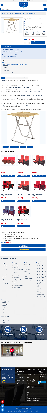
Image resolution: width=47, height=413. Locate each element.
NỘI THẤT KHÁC (5, 316)
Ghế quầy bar (16, 273)
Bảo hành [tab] (25, 77)
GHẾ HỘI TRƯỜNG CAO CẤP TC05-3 (23, 170)
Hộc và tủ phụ (4, 274)
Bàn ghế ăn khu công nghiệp (17, 281)
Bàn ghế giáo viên (40, 285)
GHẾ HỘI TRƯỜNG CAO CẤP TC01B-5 (37, 195)
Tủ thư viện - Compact (41, 296)
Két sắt (3, 313)
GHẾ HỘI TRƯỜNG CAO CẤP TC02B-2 (6, 220)
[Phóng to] (2, 33)
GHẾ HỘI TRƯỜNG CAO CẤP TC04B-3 (6, 170)
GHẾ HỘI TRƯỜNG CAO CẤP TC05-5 (39, 170)
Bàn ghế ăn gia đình (28, 273)
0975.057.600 (5, 65)
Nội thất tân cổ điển (5, 320)
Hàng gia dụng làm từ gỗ (6, 312)
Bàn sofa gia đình (28, 266)
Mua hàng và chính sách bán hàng (20, 372)
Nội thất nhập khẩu (5, 318)
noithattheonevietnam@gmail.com (9, 72)
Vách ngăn (4, 276)
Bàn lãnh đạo (4, 267)
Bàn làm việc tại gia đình (29, 280)
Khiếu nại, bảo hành (20, 383)
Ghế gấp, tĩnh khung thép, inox (5, 302)
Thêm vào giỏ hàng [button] (8, 175)
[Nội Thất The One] (23, 5)
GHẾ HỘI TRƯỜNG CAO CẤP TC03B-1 (6, 195)
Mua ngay (23, 246)
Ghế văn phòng (4, 265)
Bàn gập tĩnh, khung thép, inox (5, 305)
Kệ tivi (26, 271)
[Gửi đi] (45, 9)
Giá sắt (3, 281)
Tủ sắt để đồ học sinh (40, 294)
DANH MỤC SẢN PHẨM (8, 259)
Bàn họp (3, 272)
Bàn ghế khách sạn (17, 287)
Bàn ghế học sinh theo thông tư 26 (41, 278)
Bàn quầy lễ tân (16, 277)
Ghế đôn (3, 307)
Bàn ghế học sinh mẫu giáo (41, 269)
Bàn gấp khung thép (17, 279)
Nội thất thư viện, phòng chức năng (41, 287)
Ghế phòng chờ (16, 272)
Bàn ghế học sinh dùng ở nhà (41, 266)
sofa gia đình (27, 264)
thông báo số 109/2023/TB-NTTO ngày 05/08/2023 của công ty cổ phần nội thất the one (19, 105)
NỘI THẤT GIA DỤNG (6, 298)
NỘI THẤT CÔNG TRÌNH (10, 13)
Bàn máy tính (4, 270)
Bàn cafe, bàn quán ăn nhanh (31, 13)
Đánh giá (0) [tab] (8, 77)
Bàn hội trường (16, 267)
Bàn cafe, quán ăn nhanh (18, 285)
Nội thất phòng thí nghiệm (40, 290)
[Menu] (2, 5)
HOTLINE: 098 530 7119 (23, 249)
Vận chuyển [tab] (20, 77)
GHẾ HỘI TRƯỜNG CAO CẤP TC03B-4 (22, 220)
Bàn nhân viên (4, 269)
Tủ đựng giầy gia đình (29, 278)
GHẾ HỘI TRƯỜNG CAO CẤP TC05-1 (23, 195)
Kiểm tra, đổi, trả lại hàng (20, 381)
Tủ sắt (3, 279)
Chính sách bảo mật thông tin (21, 375)
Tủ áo (26, 276)
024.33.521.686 (6, 70)
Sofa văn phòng (5, 283)
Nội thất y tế (4, 322)
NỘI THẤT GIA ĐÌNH (30, 262)
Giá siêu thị (16, 283)
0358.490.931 (5, 67)
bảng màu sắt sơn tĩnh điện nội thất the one (19, 87)
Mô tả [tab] (3, 77)
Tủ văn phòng (4, 277)
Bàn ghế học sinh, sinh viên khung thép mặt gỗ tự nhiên (41, 282)
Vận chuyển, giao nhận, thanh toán (20, 378)
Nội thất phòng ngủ (28, 274)
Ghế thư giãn (27, 269)
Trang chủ (3, 13)
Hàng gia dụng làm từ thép (6, 310)
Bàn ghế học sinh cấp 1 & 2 (41, 272)
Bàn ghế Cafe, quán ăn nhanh (20, 13)
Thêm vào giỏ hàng (38, 42)
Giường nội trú (39, 292)
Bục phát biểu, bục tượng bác (18, 270)
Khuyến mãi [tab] (14, 77)
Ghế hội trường (16, 265)
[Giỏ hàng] (44, 5)
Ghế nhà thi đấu (16, 275)
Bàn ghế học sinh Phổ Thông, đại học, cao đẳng (41, 275)
